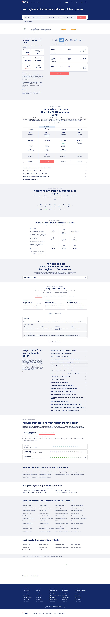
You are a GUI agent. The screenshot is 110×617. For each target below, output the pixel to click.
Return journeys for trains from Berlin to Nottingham (34, 490)
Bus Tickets (38, 588)
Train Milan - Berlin (75, 526)
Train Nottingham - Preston (77, 510)
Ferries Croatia (65, 592)
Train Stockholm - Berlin (60, 505)
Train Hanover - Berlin (27, 549)
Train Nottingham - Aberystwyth (46, 518)
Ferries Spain (65, 593)
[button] (52, 17)
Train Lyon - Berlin (42, 510)
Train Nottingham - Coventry (77, 474)
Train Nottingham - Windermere (46, 508)
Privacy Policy (49, 613)
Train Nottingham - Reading (77, 505)
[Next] (85, 40)
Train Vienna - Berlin (26, 526)
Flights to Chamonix (53, 590)
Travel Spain (77, 595)
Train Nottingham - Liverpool (45, 474)
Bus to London (39, 595)
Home (23, 556)
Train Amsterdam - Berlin (60, 515)
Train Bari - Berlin (75, 513)
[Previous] (37, 205)
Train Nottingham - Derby (28, 518)
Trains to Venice (26, 593)
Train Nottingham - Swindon (61, 526)
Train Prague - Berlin (26, 544)
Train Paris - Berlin (75, 528)
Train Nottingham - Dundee (61, 510)
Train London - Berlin (26, 531)
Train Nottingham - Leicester (77, 523)
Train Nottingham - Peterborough (29, 477)
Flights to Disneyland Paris (55, 595)
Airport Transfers (79, 592)
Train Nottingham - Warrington (78, 508)
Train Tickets (26, 588)
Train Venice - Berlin (43, 505)
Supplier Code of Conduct (59, 613)
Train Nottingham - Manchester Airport (30, 474)
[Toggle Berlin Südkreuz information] (85, 457)
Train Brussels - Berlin (27, 528)
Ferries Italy (64, 595)
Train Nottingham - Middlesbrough (78, 518)
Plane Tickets (52, 588)
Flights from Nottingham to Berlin (62, 490)
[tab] (55, 44)
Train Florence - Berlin (76, 531)
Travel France (78, 597)
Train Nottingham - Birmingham (62, 474)
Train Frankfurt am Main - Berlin (29, 508)
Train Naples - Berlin (59, 528)
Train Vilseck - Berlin (43, 547)
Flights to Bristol (52, 597)
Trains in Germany (35, 556)
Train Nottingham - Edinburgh (45, 472)
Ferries (42, 2)
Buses (34, 2)
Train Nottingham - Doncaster (61, 508)
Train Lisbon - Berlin (59, 520)
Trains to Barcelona (27, 597)
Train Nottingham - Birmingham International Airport (66, 472)
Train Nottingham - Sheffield (45, 477)
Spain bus (38, 590)
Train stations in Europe (80, 590)
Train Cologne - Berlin (76, 520)
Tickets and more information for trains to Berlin (66, 492)
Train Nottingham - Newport (28, 510)
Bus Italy (38, 593)
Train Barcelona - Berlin (44, 513)
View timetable (27, 68)
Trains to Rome (26, 590)
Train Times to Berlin (44, 556)
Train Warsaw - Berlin (59, 544)
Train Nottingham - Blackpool (45, 531)
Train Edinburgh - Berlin (27, 523)
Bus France (38, 592)
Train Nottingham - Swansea (28, 520)
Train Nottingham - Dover (44, 515)
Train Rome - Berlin (43, 520)
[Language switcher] (67, 2)
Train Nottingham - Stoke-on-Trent (46, 528)
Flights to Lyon (52, 592)
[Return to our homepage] (26, 2)
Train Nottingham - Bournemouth (62, 531)
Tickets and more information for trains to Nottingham (35, 492)
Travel (76, 588)
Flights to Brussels (53, 593)
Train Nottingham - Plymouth (61, 513)
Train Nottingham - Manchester (78, 472)
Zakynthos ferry (65, 597)
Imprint (35, 613)
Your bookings (74, 2)
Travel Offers (78, 593)
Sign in (86, 2)
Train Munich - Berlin (26, 513)
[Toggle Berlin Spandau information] (85, 452)
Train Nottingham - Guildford (61, 523)
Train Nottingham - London (28, 472)
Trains (31, 2)
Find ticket (28, 54)
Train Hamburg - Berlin (27, 505)
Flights (38, 2)
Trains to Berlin (26, 595)
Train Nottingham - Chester (61, 518)
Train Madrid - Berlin (26, 515)
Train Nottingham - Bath (44, 523)
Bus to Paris (38, 597)
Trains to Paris (26, 592)
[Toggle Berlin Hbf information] (85, 446)
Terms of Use (41, 613)
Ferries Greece (65, 590)
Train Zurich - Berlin (43, 526)
